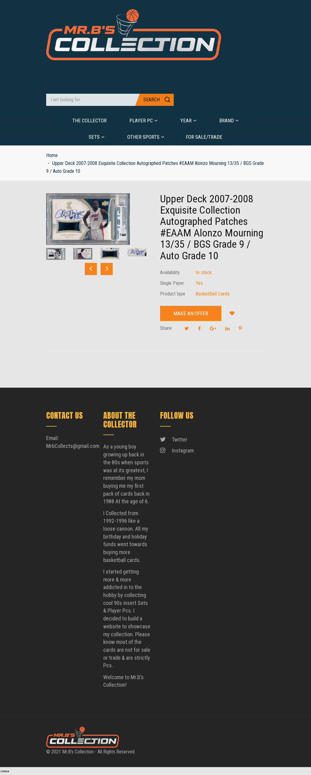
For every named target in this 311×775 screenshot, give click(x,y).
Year (186, 120)
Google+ (213, 328)
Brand (226, 120)
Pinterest (240, 328)
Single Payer (172, 283)
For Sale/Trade (204, 137)
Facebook (199, 328)
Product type (172, 294)
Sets (94, 137)
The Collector (89, 120)
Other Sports (143, 137)
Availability (170, 272)
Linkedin (227, 328)
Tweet (186, 328)
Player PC (141, 120)
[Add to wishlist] (232, 313)
